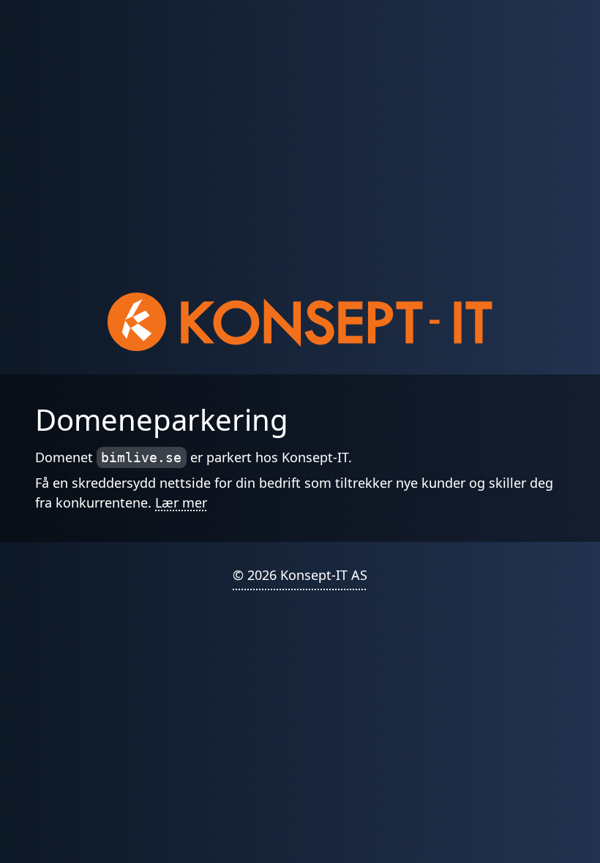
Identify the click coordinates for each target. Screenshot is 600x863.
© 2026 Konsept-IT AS (300, 575)
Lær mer (181, 502)
